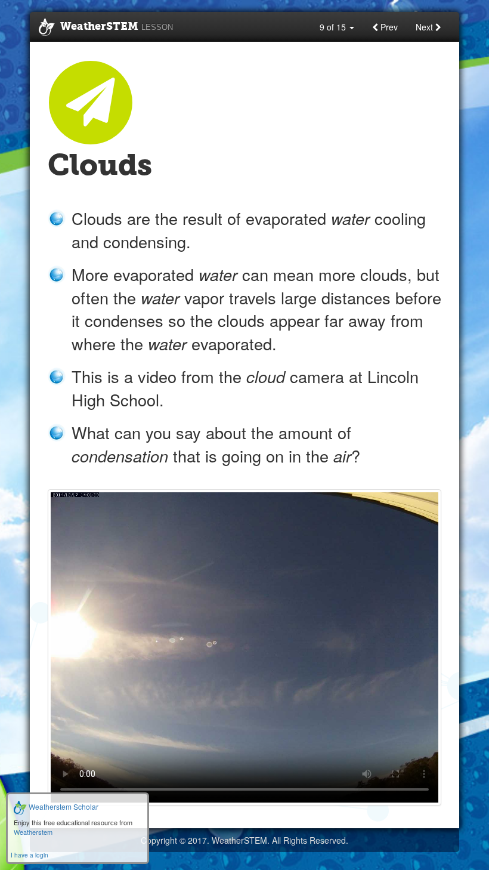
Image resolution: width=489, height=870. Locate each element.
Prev (388, 27)
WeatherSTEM (116, 26)
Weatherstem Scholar (62, 806)
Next (425, 27)
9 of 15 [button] (334, 27)
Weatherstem (33, 832)
